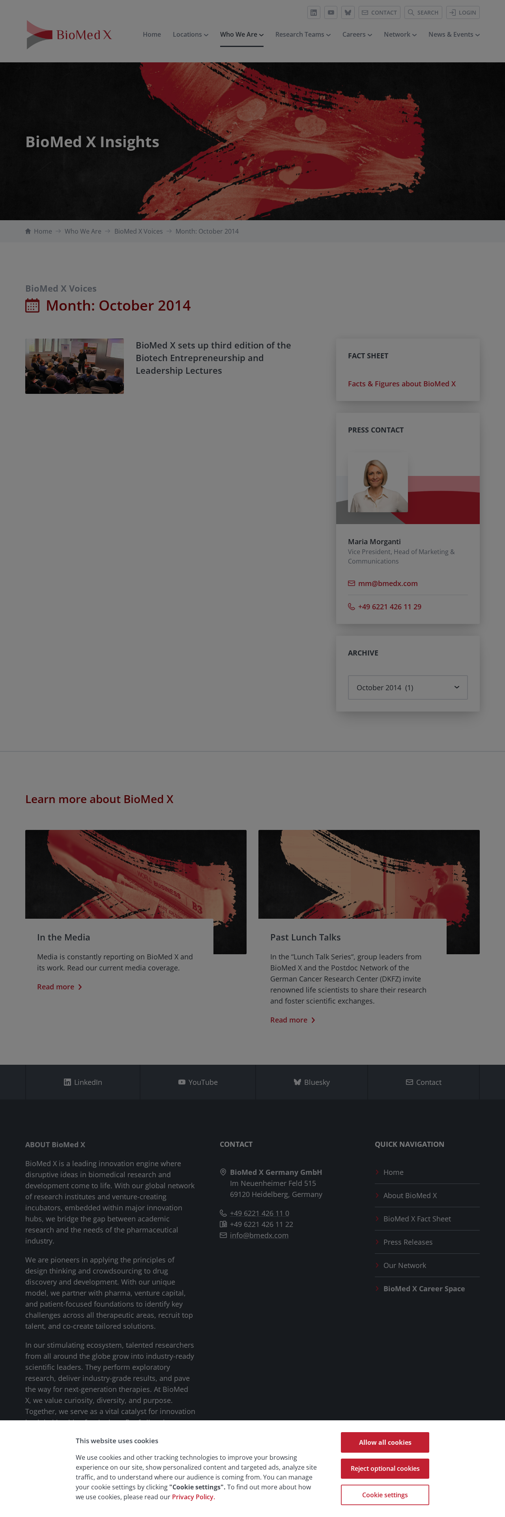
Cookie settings (385, 1495)
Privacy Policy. (193, 1497)
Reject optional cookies (385, 1468)
